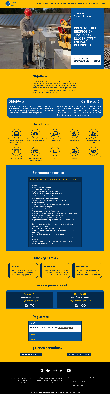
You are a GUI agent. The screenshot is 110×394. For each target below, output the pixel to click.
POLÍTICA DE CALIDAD (21, 380)
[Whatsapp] (61, 370)
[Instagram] (55, 370)
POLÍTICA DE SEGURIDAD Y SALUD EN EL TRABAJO (20, 385)
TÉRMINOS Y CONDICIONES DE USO (50, 385)
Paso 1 (32, 323)
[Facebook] (48, 370)
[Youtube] (68, 370)
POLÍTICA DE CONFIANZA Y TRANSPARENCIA (50, 378)
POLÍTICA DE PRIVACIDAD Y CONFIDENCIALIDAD (50, 380)
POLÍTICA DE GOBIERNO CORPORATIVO (20, 378)
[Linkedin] (41, 370)
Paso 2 (32, 334)
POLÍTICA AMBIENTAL (20, 382)
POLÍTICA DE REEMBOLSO (50, 382)
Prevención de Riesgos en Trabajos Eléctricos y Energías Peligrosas (53, 179)
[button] (55, 179)
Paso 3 (32, 339)
